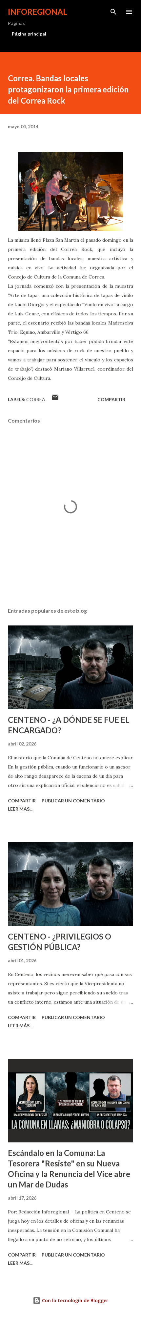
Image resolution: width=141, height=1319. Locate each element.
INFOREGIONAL (37, 11)
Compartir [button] (111, 399)
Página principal (29, 34)
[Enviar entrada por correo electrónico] (55, 399)
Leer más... (20, 809)
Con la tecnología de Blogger (74, 1300)
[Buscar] (113, 12)
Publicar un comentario (73, 800)
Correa (35, 399)
